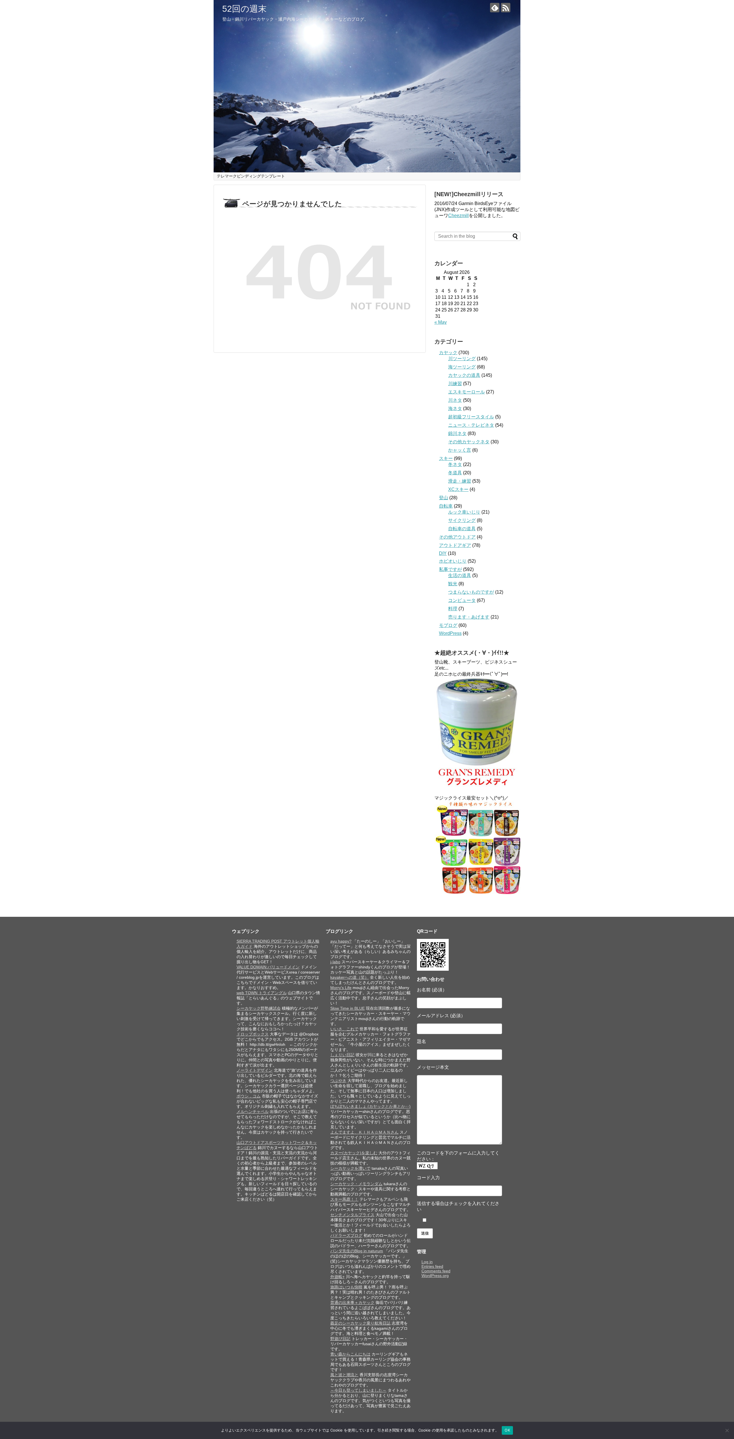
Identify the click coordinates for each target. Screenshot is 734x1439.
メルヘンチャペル (253, 1111)
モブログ (448, 625)
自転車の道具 (462, 528)
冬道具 (455, 472)
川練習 (455, 383)
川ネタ (455, 400)
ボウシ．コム (249, 1096)
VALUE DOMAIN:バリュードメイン (268, 967)
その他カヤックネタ (468, 441)
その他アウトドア (457, 537)
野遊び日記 (340, 1338)
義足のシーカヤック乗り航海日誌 (360, 1323)
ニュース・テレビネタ (471, 425)
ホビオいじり (452, 561)
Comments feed (435, 1271)
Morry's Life (341, 987)
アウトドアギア (455, 545)
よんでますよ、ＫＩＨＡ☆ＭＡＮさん (364, 1132)
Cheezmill (458, 215)
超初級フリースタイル (471, 416)
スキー (446, 458)
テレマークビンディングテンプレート (251, 176)
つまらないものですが (471, 592)
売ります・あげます (468, 617)
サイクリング (462, 520)
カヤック (448, 352)
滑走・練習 (459, 481)
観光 (452, 583)
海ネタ (455, 408)
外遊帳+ (337, 1276)
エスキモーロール (466, 391)
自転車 (446, 506)
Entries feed (432, 1266)
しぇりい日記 (342, 1054)
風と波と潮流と (344, 1374)
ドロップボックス (253, 1034)
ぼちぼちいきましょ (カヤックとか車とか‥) (370, 1106)
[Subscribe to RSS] (505, 7)
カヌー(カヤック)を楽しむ (353, 1153)
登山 (443, 497)
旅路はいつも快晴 (346, 1287)
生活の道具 (459, 575)
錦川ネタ (457, 433)
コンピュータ (462, 600)
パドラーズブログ (346, 1235)
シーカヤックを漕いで (350, 1168)
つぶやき (338, 1080)
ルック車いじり (464, 512)
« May (440, 322)
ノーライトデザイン (255, 1070)
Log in (427, 1261)
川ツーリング (462, 358)
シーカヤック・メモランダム (356, 1183)
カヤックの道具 (464, 375)
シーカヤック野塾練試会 (259, 1008)
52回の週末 (244, 8)
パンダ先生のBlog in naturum (356, 1251)
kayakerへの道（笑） (349, 977)
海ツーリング (462, 366)
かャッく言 (459, 450)
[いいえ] (727, 1430)
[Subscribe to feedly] (494, 7)
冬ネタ (455, 464)
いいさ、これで (344, 1029)
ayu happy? (341, 941)
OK (507, 1430)
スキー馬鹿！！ (344, 1199)
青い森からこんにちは (350, 1354)
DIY (443, 553)
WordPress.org (435, 1275)
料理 (452, 608)
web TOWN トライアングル (262, 992)
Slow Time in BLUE (347, 1008)
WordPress (450, 633)
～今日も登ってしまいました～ (358, 1390)
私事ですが (450, 569)
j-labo (335, 962)
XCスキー (458, 489)
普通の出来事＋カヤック (352, 1302)
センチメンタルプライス (352, 1214)
